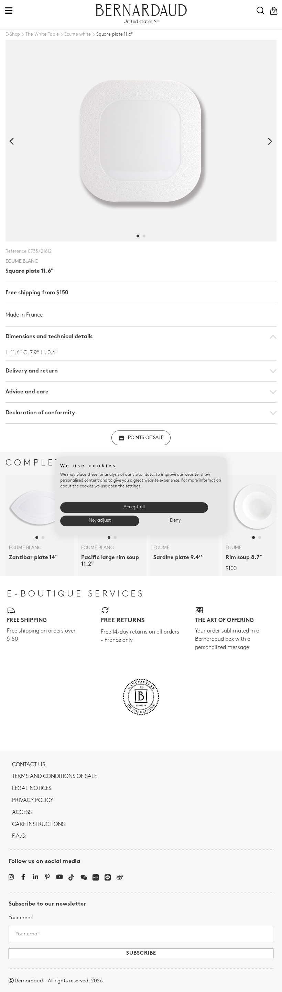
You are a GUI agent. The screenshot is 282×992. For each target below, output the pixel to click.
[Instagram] (11, 877)
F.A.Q (18, 836)
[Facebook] (23, 877)
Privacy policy (32, 800)
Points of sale (145, 437)
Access (22, 812)
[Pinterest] (47, 877)
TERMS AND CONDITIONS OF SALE (54, 776)
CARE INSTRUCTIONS (38, 824)
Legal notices (31, 788)
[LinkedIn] (35, 877)
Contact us (28, 765)
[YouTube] (59, 877)
